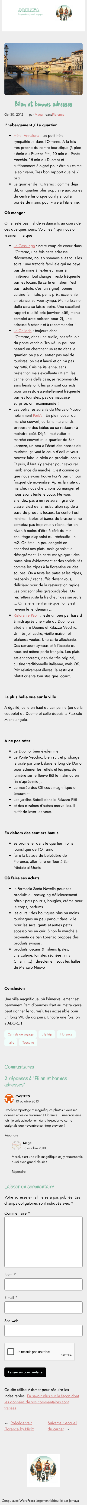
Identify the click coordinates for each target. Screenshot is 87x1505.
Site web (11, 1321)
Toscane (28, 1042)
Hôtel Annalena (26, 135)
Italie (11, 1042)
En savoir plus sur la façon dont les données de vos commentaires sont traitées (41, 1402)
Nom (10, 1274)
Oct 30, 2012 (13, 114)
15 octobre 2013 (34, 1148)
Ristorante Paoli (26, 615)
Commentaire (17, 1213)
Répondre (11, 1135)
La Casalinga (24, 246)
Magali (39, 114)
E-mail (11, 1297)
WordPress (27, 1500)
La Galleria (23, 330)
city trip (47, 1034)
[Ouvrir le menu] (13, 24)
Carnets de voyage (20, 1034)
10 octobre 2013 (27, 1101)
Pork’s (37, 415)
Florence (58, 114)
